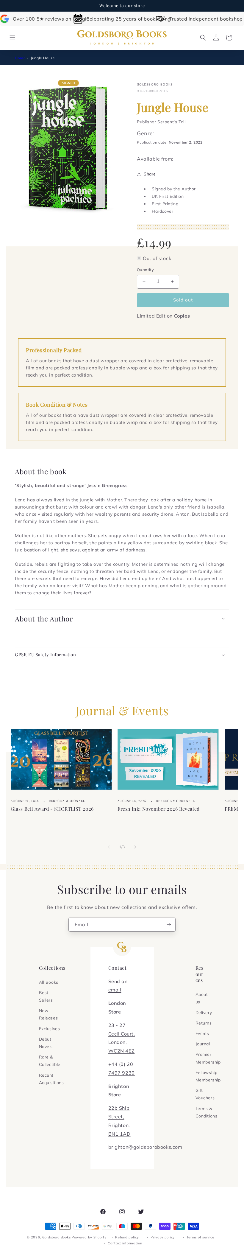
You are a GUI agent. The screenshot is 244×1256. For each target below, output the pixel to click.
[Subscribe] (168, 925)
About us (201, 998)
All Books (48, 982)
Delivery (203, 1012)
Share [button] (150, 174)
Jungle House (43, 58)
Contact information (125, 1243)
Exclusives (49, 1028)
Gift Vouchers (205, 1094)
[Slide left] (108, 847)
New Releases (48, 1014)
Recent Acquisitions (51, 1078)
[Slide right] (135, 847)
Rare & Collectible (50, 1060)
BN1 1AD (119, 1134)
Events (202, 1033)
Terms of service (200, 1237)
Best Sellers (46, 996)
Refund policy (127, 1237)
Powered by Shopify (89, 1237)
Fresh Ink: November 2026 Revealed (159, 809)
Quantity (145, 269)
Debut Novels (46, 1042)
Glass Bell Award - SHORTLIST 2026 (52, 809)
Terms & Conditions (206, 1112)
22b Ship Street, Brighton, (119, 1116)
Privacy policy (163, 1237)
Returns (203, 1023)
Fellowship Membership (208, 1076)
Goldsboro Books (56, 1237)
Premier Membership (208, 1058)
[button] (12, 37)
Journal (202, 1044)
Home (20, 58)
